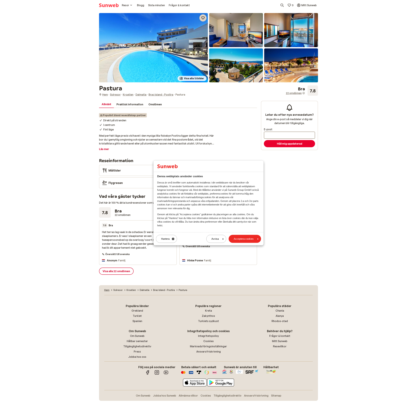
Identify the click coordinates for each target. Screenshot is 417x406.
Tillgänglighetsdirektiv (137, 346)
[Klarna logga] (214, 374)
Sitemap (276, 395)
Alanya (280, 315)
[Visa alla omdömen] (302, 90)
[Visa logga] (191, 374)
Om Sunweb (137, 336)
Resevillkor (280, 346)
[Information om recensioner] (304, 93)
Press (137, 351)
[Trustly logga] (198, 374)
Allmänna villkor (188, 395)
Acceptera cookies (244, 238)
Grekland (137, 310)
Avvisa (215, 238)
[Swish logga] (206, 374)
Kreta (208, 310)
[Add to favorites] (203, 18)
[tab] (106, 104)
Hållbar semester (137, 341)
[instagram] (156, 374)
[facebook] (147, 374)
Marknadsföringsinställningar (208, 346)
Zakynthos (208, 315)
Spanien (137, 321)
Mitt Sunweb (279, 341)
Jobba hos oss (137, 356)
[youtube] (166, 374)
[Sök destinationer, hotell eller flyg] (282, 5)
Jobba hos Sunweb (164, 395)
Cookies (208, 341)
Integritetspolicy (208, 336)
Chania (279, 310)
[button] (153, 47)
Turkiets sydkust (208, 321)
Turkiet (137, 315)
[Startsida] (109, 5)
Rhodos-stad (280, 321)
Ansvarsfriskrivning (208, 351)
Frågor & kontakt (279, 336)
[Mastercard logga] (183, 374)
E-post (268, 129)
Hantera (165, 238)
